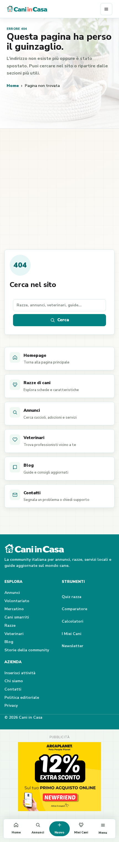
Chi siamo (13, 681)
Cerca (63, 320)
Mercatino (14, 609)
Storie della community (26, 650)
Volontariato (16, 601)
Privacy (11, 705)
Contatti (12, 689)
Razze (9, 625)
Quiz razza (71, 596)
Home (13, 85)
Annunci (12, 592)
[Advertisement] (59, 194)
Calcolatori (72, 621)
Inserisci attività (19, 673)
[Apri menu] (106, 9)
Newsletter (72, 646)
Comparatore (74, 609)
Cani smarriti (16, 617)
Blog (8, 641)
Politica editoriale (21, 697)
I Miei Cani (71, 633)
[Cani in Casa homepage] (53, 9)
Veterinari (14, 633)
